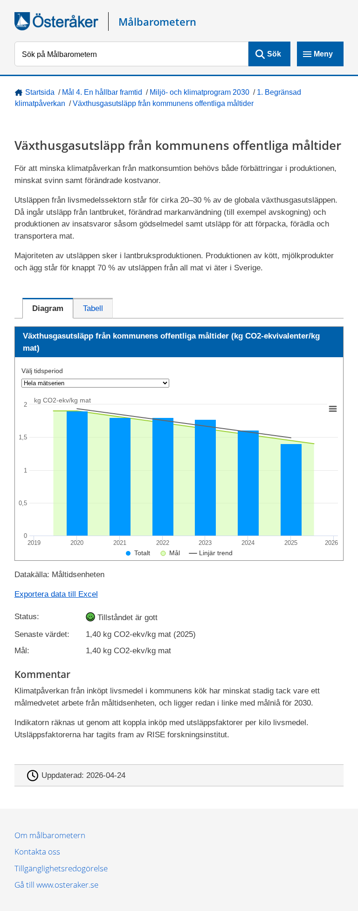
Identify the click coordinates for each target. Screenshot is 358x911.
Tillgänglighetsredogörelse (61, 868)
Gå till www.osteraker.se (56, 884)
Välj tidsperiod (42, 370)
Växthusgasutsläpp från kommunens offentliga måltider (163, 103)
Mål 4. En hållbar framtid (102, 92)
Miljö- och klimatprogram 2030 (199, 92)
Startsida (40, 92)
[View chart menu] (332, 408)
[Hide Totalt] (138, 553)
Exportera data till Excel (56, 594)
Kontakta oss (37, 851)
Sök (274, 54)
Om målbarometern (49, 835)
